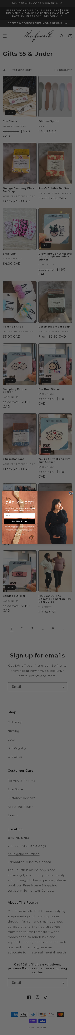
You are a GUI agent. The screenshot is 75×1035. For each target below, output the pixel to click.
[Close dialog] (70, 493)
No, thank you (19, 534)
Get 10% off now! (19, 521)
